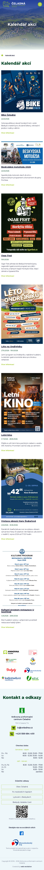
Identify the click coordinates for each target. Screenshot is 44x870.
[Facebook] (22, 833)
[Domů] (2, 55)
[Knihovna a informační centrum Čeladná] (22, 712)
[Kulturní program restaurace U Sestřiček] (22, 577)
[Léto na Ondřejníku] (22, 314)
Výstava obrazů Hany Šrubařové (18, 521)
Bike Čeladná (8, 115)
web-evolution (26, 867)
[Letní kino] (22, 403)
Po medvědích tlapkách (22, 792)
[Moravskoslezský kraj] (22, 842)
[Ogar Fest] (22, 223)
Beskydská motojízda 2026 (16, 167)
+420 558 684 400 (25, 733)
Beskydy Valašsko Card (22, 802)
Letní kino (6, 435)
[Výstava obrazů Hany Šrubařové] (22, 489)
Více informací (7, 133)
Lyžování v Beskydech (22, 797)
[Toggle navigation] (40, 4)
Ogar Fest (6, 255)
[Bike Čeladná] (22, 91)
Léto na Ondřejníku (11, 346)
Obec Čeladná (22, 787)
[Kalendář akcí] (14, 4)
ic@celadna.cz (25, 727)
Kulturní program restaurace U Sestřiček (17, 611)
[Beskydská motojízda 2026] (22, 153)
